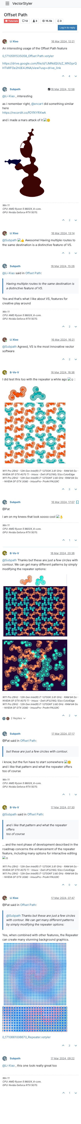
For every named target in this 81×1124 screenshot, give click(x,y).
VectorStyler (22, 3)
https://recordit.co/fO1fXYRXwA (24, 112)
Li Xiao (14, 41)
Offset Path (33, 273)
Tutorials (13, 21)
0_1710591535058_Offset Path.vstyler (28, 56)
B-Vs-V (14, 372)
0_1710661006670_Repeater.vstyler (26, 1037)
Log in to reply (67, 27)
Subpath (15, 89)
